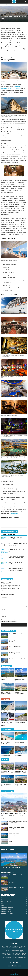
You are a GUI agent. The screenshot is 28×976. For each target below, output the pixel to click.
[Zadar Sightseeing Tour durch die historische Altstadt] (7, 705)
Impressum (21, 973)
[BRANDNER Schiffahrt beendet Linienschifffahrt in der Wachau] (4, 539)
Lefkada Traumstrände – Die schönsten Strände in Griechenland (7, 742)
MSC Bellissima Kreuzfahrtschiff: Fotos (13, 813)
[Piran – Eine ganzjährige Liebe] (4, 648)
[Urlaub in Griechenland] (7, 750)
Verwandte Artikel (9, 532)
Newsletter (14, 970)
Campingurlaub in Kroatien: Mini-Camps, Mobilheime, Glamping (6, 724)
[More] (14, 24)
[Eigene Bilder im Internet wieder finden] (4, 889)
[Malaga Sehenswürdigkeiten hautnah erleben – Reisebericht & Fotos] (21, 779)
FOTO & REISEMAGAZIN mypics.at (12, 973)
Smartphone (14, 513)
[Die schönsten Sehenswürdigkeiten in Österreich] (21, 687)
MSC (21, 517)
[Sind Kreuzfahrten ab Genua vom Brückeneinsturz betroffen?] (4, 570)
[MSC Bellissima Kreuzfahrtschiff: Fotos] (4, 551)
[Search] (26, 2)
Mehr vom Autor (8, 534)
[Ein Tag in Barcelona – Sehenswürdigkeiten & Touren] (7, 766)
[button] (2, 2)
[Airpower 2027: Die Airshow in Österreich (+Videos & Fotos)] (4, 635)
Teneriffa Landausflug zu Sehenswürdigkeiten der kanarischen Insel (6, 786)
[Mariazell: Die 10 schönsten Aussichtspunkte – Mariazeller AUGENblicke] (4, 654)
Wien (16, 954)
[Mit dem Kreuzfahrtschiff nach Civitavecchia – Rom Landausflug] (4, 823)
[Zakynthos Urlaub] (21, 750)
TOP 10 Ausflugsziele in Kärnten (11, 867)
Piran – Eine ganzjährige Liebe (15, 646)
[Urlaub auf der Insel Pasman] (21, 705)
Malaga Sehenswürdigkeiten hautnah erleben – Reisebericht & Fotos (20, 786)
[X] (5, 24)
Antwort (2, 590)
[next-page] (4, 575)
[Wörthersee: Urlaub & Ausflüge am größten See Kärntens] (7, 687)
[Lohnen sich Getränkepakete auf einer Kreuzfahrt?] (4, 829)
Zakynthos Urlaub (18, 755)
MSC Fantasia (4, 519)
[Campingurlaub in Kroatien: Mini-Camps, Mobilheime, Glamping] (7, 717)
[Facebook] (2, 24)
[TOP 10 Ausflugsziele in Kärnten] (7, 672)
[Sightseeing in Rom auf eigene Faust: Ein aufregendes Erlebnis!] (4, 660)
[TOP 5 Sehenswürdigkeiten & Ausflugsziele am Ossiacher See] (21, 672)
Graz (20, 954)
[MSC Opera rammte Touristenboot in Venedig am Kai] (4, 545)
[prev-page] (2, 575)
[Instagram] (12, 966)
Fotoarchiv (8, 950)
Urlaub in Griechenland (5, 755)
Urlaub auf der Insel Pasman (20, 710)
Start (1, 4)
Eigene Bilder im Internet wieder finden (16, 887)
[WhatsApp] (11, 24)
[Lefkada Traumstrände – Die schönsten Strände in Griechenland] (7, 736)
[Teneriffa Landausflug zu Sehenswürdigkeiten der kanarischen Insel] (7, 779)
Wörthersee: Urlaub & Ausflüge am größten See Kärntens (6, 694)
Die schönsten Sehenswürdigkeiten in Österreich (19, 694)
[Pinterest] (8, 24)
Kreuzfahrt (10, 517)
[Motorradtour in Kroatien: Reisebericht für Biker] (21, 717)
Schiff (9, 519)
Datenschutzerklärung (14, 974)
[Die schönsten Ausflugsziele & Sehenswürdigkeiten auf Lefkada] (21, 736)
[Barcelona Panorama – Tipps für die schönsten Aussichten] (21, 766)
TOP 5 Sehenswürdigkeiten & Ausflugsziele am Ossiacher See (20, 679)
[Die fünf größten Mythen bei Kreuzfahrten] (4, 564)
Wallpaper (17, 956)
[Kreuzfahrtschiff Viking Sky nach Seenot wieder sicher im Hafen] (4, 557)
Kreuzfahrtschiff (16, 517)
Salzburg (12, 954)
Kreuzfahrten (6, 4)
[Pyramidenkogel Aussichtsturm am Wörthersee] (4, 641)
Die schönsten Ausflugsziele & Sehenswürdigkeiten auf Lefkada (21, 742)
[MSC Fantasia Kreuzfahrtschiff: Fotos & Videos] (4, 841)
